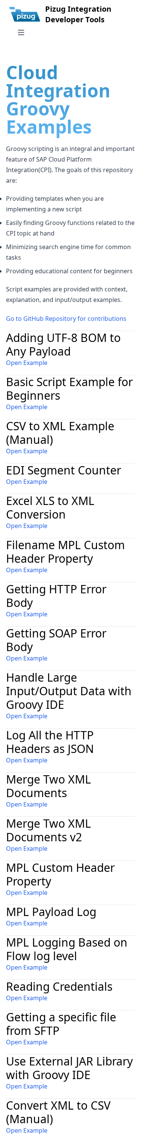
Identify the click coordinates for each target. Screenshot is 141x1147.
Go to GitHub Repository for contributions (66, 318)
